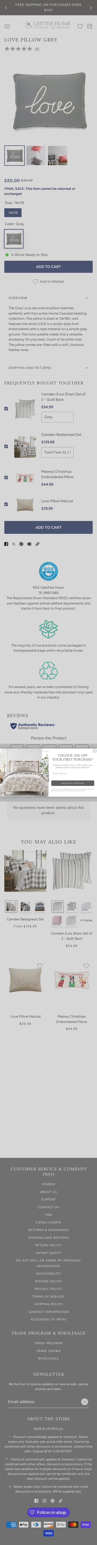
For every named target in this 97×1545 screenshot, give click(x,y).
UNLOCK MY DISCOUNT (72, 783)
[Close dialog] (94, 750)
